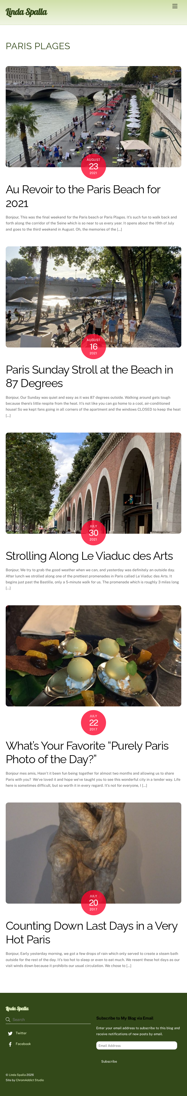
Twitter (21, 1033)
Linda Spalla (17, 1075)
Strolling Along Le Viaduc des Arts (89, 556)
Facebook (23, 1044)
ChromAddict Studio (30, 1080)
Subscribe (109, 1061)
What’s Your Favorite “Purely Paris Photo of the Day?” (87, 752)
